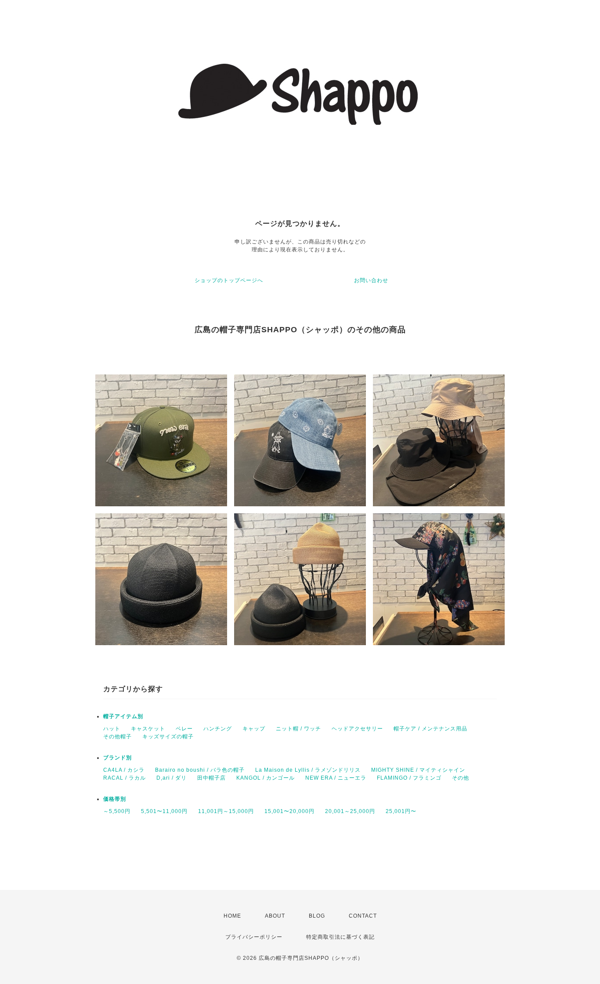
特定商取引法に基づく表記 (340, 937)
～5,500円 (116, 811)
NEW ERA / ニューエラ (335, 778)
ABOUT (275, 916)
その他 (460, 778)
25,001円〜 (401, 811)
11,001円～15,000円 (226, 811)
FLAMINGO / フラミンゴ (409, 778)
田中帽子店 (211, 778)
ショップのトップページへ (229, 280)
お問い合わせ (371, 280)
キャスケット (148, 729)
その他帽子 (117, 736)
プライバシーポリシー (253, 937)
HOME (232, 916)
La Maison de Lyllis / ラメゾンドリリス (308, 770)
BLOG (317, 916)
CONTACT (363, 916)
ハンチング (217, 729)
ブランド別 (117, 758)
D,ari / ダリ (171, 778)
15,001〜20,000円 (289, 811)
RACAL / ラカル (124, 778)
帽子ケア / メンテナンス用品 (430, 729)
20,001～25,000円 (350, 811)
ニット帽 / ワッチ (298, 729)
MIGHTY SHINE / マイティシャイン (418, 770)
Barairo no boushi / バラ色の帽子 (200, 770)
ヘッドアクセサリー (357, 729)
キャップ (253, 729)
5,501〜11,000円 (164, 811)
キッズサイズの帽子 (168, 736)
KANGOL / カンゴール (265, 778)
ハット (111, 729)
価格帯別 (114, 799)
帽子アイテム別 (123, 716)
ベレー (184, 729)
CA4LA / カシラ (124, 770)
